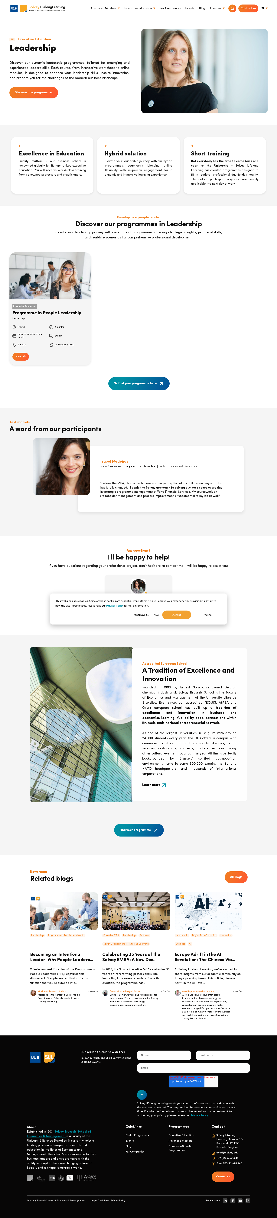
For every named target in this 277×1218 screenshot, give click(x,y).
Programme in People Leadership (66, 935)
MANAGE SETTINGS (146, 614)
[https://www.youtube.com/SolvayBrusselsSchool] (240, 1200)
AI (190, 944)
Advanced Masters (180, 1141)
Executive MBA (111, 935)
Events (129, 1141)
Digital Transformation (204, 935)
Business (144, 935)
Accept (176, 614)
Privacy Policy (114, 605)
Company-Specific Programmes (180, 1148)
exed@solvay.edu (227, 1152)
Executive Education (181, 1135)
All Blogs (236, 877)
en (262, 8)
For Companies (135, 1151)
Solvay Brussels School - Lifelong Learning (126, 944)
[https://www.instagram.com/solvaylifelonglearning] (248, 1200)
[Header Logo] (37, 8)
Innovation (225, 935)
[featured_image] (64, 911)
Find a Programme (137, 1135)
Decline (207, 614)
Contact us (248, 8)
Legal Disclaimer (100, 1201)
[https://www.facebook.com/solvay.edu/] (232, 1200)
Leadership (37, 935)
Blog (128, 1146)
